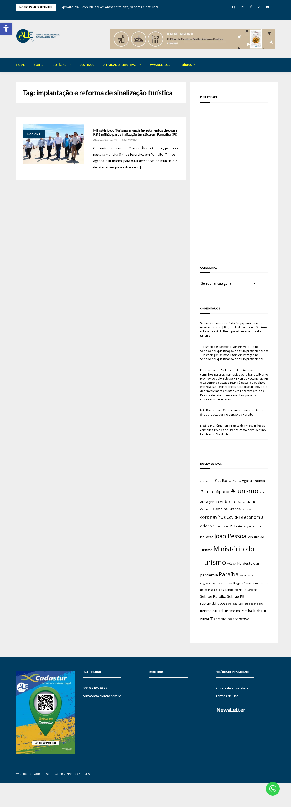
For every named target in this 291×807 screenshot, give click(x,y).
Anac (262, 492)
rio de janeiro (208, 589)
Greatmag (65, 774)
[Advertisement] (234, 178)
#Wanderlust (161, 65)
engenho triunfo (254, 526)
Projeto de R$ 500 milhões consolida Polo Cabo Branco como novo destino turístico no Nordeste (233, 430)
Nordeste (244, 563)
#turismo (244, 490)
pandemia (209, 575)
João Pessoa (230, 536)
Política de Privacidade (232, 688)
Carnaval (247, 509)
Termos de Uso (227, 696)
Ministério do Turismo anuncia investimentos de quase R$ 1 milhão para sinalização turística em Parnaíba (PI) (135, 132)
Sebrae (252, 590)
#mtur (207, 491)
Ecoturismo (222, 526)
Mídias (186, 65)
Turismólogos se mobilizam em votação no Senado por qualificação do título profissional (231, 349)
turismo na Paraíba (238, 611)
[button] (6, 29)
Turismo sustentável (230, 619)
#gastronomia (253, 480)
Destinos (87, 65)
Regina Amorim (243, 583)
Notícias (59, 65)
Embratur (236, 526)
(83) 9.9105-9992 (95, 688)
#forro (236, 481)
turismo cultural (211, 611)
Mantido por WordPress (32, 774)
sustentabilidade (212, 603)
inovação (206, 537)
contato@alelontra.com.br (102, 696)
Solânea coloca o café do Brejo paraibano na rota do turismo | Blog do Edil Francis (231, 325)
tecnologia (257, 603)
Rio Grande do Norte (232, 590)
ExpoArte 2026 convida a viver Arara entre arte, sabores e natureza (109, 7)
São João (232, 603)
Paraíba (228, 574)
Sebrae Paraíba (213, 596)
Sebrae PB (235, 596)
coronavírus (213, 517)
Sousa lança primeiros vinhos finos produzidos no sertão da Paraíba (232, 412)
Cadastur (206, 509)
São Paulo (244, 603)
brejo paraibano (240, 501)
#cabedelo (206, 481)
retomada (261, 583)
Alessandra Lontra (105, 140)
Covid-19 (235, 517)
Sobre (38, 65)
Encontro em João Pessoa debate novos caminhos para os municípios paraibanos (232, 395)
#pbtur (223, 491)
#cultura (222, 480)
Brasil (220, 502)
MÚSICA (231, 563)
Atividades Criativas (120, 65)
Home (20, 65)
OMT (256, 563)
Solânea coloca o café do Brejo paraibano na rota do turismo (234, 331)
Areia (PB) (208, 501)
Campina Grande (227, 508)
